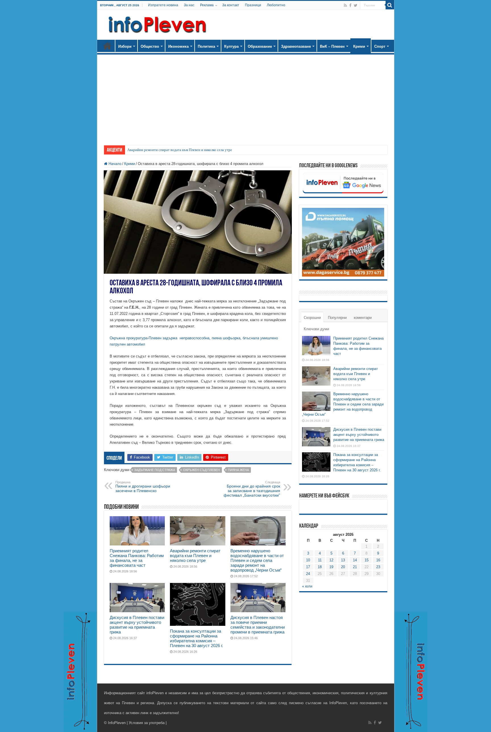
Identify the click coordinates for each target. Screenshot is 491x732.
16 (378, 560)
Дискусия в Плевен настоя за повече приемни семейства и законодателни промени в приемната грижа (257, 624)
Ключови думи (316, 329)
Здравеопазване (296, 46)
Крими (359, 46)
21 (355, 567)
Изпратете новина (163, 5)
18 (320, 567)
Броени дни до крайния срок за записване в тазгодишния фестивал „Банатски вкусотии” (252, 488)
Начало (107, 46)
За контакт (230, 5)
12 (331, 560)
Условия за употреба (147, 723)
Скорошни (312, 317)
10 (308, 560)
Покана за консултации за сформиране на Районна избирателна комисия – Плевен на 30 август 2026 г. (196, 638)
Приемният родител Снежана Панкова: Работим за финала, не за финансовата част (137, 558)
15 (367, 560)
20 (343, 567)
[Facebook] (350, 5)
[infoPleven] (156, 23)
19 (331, 567)
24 (308, 574)
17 (308, 567)
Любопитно (276, 5)
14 (355, 560)
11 (320, 560)
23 (378, 567)
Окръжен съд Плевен (201, 470)
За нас (189, 5)
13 (343, 560)
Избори (125, 46)
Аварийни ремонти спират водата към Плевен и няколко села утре (179, 150)
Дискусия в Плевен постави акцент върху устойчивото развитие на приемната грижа (137, 624)
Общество (150, 46)
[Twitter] (355, 5)
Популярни (337, 317)
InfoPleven (117, 723)
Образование (260, 46)
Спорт (379, 46)
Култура (231, 46)
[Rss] (345, 5)
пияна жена (238, 470)
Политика (206, 46)
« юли (307, 586)
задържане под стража (154, 470)
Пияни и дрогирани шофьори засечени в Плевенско (142, 486)
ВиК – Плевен (332, 46)
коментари (363, 317)
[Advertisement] (245, 97)
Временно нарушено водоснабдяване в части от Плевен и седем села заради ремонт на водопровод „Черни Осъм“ (257, 560)
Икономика (178, 46)
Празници (253, 5)
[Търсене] (390, 5)
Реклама (207, 5)
